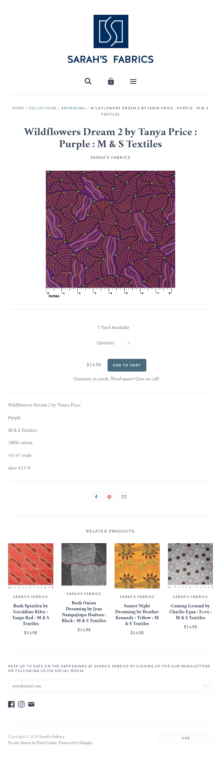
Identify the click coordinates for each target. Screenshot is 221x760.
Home (18, 108)
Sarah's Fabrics (111, 157)
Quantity (106, 343)
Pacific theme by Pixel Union (32, 743)
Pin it (109, 496)
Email (124, 496)
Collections (43, 108)
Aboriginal (73, 108)
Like (96, 496)
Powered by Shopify (75, 743)
